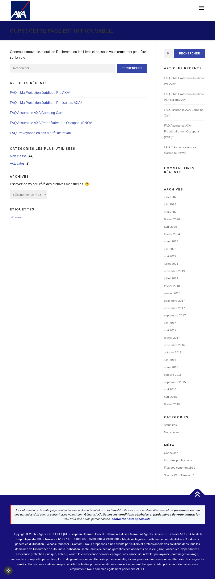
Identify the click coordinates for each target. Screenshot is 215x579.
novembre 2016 (174, 345)
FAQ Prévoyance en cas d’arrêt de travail (40, 133)
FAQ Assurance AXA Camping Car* (36, 113)
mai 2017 (170, 330)
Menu (201, 8)
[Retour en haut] (197, 494)
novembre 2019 (174, 271)
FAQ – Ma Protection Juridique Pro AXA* (40, 92)
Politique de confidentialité (165, 539)
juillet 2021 (171, 263)
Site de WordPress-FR (179, 475)
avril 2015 (170, 396)
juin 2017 (170, 322)
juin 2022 (170, 249)
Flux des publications (178, 460)
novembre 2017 (174, 308)
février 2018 (172, 286)
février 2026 (172, 219)
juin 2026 (170, 204)
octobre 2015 (173, 374)
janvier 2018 (172, 293)
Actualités (17, 163)
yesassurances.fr (58, 544)
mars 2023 (171, 241)
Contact (77, 544)
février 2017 (172, 337)
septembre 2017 (175, 315)
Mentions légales (133, 539)
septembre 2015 (175, 382)
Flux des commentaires (179, 467)
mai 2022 (170, 256)
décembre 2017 (174, 300)
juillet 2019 (171, 278)
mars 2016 (171, 367)
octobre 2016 (173, 352)
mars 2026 (171, 212)
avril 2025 (170, 226)
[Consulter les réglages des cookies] (8, 570)
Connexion (171, 453)
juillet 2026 (171, 197)
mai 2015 (170, 389)
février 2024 (172, 234)
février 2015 (172, 404)
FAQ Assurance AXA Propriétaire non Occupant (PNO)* (51, 123)
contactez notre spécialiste (131, 519)
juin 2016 (170, 359)
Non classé (18, 156)
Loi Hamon (15, 217)
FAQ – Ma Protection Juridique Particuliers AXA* (46, 102)
